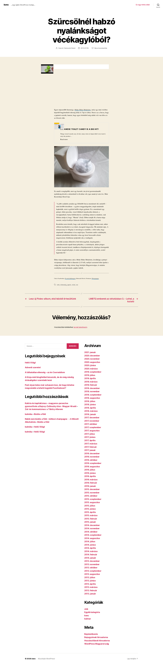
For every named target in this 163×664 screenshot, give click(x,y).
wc (77, 285)
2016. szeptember (92, 463)
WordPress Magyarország (96, 644)
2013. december (92, 561)
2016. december (92, 453)
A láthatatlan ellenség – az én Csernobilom (45, 372)
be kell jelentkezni (80, 327)
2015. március (91, 515)
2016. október (90, 460)
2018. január (90, 414)
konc (6, 5)
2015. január (90, 522)
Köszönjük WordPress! (46, 659)
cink (58, 285)
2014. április (90, 548)
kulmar (87, 619)
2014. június (90, 545)
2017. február (90, 447)
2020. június (90, 365)
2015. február (90, 519)
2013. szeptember (92, 571)
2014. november (92, 528)
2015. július (89, 506)
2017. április (90, 440)
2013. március (91, 587)
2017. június (89, 437)
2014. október (91, 532)
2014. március (91, 551)
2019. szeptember (92, 372)
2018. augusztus (92, 398)
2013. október (90, 567)
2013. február (90, 590)
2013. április (90, 584)
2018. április (90, 408)
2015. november (92, 492)
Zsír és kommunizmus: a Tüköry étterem (44, 409)
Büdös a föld (40, 414)
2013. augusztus (92, 574)
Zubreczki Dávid (69, 48)
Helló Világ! (30, 362)
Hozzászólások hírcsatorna (97, 640)
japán (69, 285)
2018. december (92, 388)
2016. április (90, 476)
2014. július (89, 541)
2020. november (92, 359)
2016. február (90, 483)
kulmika (28, 414)
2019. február (90, 385)
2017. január (90, 450)
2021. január (90, 352)
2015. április (90, 512)
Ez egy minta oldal (143, 5)
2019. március (91, 382)
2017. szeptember (92, 427)
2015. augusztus (92, 502)
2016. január (90, 486)
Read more (64, 139)
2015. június (90, 509)
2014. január (90, 558)
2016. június (90, 473)
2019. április (90, 378)
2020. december (92, 355)
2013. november (92, 564)
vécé (73, 285)
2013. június (90, 580)
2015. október (90, 496)
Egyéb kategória (92, 612)
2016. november (92, 457)
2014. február (90, 554)
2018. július (89, 401)
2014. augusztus (92, 538)
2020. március (91, 369)
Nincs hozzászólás (100, 48)
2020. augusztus (92, 362)
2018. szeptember (92, 395)
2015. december (92, 489)
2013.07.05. (85, 48)
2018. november (92, 391)
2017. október (90, 424)
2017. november (91, 421)
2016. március (91, 479)
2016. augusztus (92, 466)
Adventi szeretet (33, 367)
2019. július (89, 375)
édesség (63, 285)
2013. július (89, 577)
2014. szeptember (92, 535)
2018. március (91, 411)
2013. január (90, 594)
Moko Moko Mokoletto (83, 110)
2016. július (89, 470)
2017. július (89, 434)
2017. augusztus (92, 430)
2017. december (91, 417)
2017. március (90, 443)
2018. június (90, 404)
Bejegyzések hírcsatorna (96, 637)
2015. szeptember (92, 499)
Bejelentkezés (91, 634)
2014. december (92, 525)
